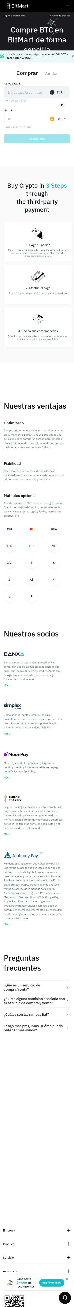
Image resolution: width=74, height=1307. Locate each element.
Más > (7, 685)
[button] (37, 987)
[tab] (37, 987)
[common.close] (67, 1279)
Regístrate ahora (51, 1282)
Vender (51, 73)
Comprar (27, 72)
